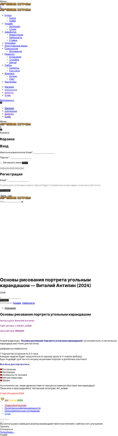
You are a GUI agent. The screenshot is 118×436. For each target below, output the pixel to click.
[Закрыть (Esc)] (1, 419)
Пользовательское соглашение (22, 411)
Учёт (11, 79)
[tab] (61, 308)
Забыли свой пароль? (12, 168)
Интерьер (14, 26)
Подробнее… (7, 432)
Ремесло (10, 54)
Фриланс (10, 73)
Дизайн (9, 23)
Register (3, 195)
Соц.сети (14, 70)
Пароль (5, 157)
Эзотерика (10, 81)
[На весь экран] (5, 419)
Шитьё (13, 62)
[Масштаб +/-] (8, 419)
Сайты (8, 65)
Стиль (12, 29)
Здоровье (10, 43)
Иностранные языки (16, 45)
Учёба (12, 21)
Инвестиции (16, 34)
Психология (11, 48)
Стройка (14, 59)
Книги (12, 18)
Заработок (10, 32)
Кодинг (13, 76)
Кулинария (15, 57)
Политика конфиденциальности (23, 408)
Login (10, 195)
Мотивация (15, 51)
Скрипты (14, 68)
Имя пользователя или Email (16, 152)
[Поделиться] (3, 419)
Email (3, 180)
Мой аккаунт (7, 100)
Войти (25, 163)
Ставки (13, 40)
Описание (10, 308)
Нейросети (15, 37)
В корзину (4, 300)
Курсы (8, 15)
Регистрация (5, 190)
